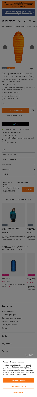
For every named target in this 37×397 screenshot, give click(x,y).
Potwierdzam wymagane (19, 386)
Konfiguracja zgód (18, 392)
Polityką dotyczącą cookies (20, 367)
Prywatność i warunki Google (17, 374)
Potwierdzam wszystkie (18, 380)
